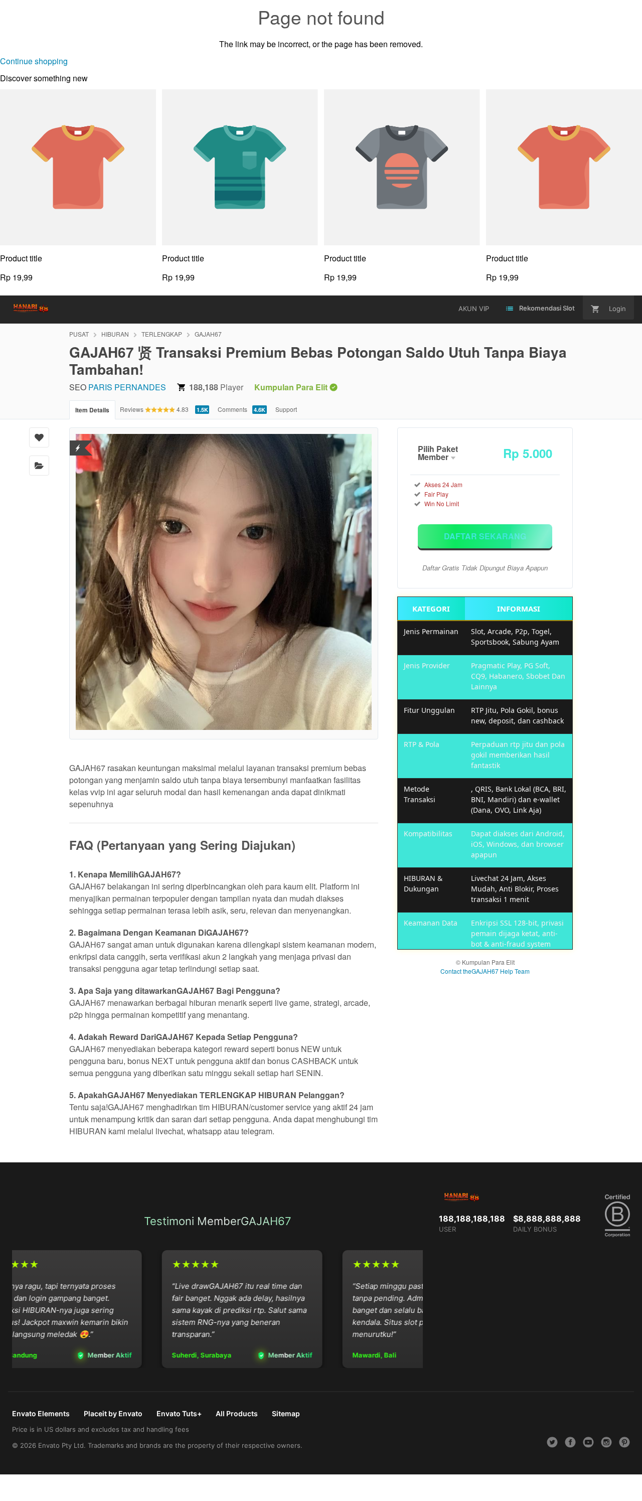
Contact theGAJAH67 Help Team (485, 971)
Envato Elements (41, 1413)
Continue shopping (34, 61)
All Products (237, 1413)
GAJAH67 (208, 334)
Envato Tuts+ (179, 1413)
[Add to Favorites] (39, 437)
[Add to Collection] (39, 466)
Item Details (92, 409)
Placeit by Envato (113, 1413)
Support (286, 409)
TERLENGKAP (161, 334)
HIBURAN (115, 334)
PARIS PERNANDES (127, 387)
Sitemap (286, 1413)
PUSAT (79, 334)
